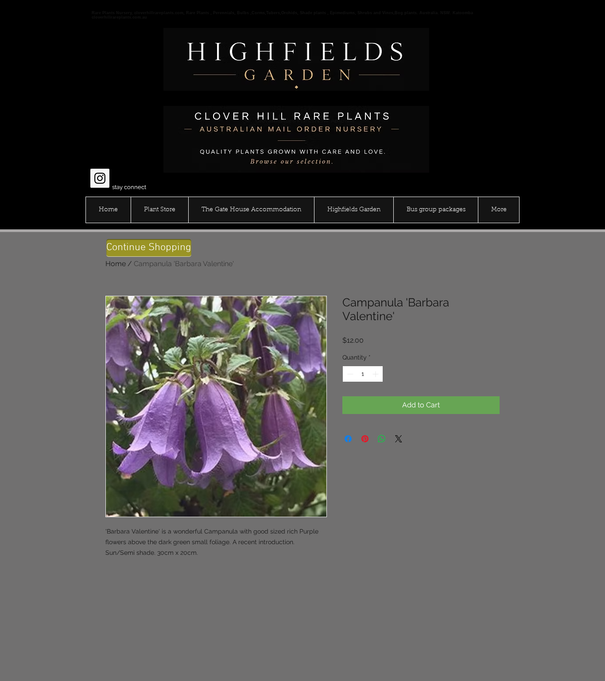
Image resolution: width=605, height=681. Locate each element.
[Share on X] (398, 438)
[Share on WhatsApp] (381, 438)
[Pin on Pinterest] (365, 438)
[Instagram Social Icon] (99, 178)
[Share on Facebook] (348, 438)
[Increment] (376, 374)
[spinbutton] (363, 374)
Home (115, 263)
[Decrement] (349, 374)
